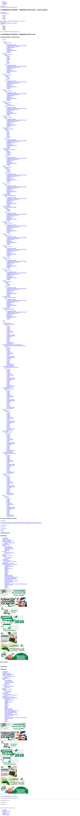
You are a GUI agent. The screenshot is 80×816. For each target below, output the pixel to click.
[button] (4, 13)
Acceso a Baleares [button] (8, 90)
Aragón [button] (8, 327)
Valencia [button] (8, 211)
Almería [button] (8, 56)
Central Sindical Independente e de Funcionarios (8, 7)
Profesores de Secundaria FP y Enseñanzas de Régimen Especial (16, 583)
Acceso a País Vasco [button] (8, 281)
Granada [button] (8, 59)
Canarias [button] (4, 101)
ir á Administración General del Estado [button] (11, 367)
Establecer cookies (6, 814)
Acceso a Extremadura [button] (9, 222)
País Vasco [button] (4, 280)
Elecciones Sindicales (6, 544)
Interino (6, 572)
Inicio (4, 1)
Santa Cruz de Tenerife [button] (11, 105)
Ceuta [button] (4, 182)
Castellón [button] (8, 210)
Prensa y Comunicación (7, 560)
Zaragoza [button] (8, 78)
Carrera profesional (8, 546)
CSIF (1, 807)
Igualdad (4, 554)
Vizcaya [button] (8, 285)
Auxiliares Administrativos (9, 566)
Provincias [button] (6, 55)
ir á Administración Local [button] (9, 388)
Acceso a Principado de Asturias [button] (10, 297)
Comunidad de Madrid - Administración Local (11, 31)
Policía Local (7, 582)
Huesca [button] (8, 76)
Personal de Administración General (11, 712)
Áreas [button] (6, 43)
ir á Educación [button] (7, 410)
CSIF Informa (5, 562)
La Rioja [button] (4, 245)
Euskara (4, 17)
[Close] (0, 664)
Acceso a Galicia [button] (8, 234)
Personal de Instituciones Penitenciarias (11, 580)
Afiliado (4, 4)
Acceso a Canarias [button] (8, 102)
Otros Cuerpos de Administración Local (11, 710)
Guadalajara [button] (9, 154)
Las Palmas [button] (9, 104)
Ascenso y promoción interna (10, 542)
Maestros (6, 573)
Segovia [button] (8, 134)
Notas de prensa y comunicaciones (11, 561)
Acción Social (5, 538)
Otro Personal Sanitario (9, 709)
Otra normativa (7, 558)
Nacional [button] (4, 41)
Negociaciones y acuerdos (7, 555)
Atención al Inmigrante (7, 539)
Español (4, 15)
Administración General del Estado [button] (13, 46)
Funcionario (7, 571)
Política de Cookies (6, 813)
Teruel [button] (8, 77)
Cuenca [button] (8, 153)
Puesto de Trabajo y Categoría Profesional (10, 564)
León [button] (8, 132)
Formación (4, 551)
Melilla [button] (4, 257)
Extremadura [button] (5, 221)
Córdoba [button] (8, 58)
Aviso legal (4, 810)
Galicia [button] (4, 233)
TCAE (6, 586)
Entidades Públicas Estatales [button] (12, 50)
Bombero (6, 567)
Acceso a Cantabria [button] (8, 117)
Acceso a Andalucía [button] (8, 54)
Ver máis (2, 530)
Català (4, 16)
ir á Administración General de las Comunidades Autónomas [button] (15, 345)
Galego (4, 18)
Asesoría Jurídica (5, 537)
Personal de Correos (8, 579)
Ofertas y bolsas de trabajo (9, 548)
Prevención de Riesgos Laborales (8, 563)
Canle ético (4, 812)
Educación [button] (9, 48)
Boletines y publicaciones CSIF (8, 540)
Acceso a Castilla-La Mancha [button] (10, 149)
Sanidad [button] (8, 52)
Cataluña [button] (4, 166)
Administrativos (7, 565)
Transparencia (5, 3)
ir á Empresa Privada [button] (8, 431)
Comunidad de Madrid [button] (6, 194)
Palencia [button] (8, 133)
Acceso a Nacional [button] (8, 42)
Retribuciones (7, 550)
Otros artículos (5, 559)
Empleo (4, 545)
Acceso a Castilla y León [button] (9, 128)
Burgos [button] (8, 131)
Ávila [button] (8, 130)
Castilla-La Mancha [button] (6, 148)
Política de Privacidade (6, 811)
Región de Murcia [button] (6, 308)
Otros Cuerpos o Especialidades (10, 711)
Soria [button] (8, 135)
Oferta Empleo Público (9, 547)
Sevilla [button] (8, 63)
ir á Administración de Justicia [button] (10, 324)
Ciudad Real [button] (9, 152)
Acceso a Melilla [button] (8, 258)
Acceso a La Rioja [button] (8, 246)
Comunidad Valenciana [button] (7, 206)
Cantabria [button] (4, 116)
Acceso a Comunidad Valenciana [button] (10, 207)
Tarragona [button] (8, 171)
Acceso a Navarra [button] (8, 269)
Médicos (6, 574)
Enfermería (7, 587)
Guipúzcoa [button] (9, 284)
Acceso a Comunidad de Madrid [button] (10, 195)
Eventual (6, 570)
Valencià (4, 19)
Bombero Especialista (8, 568)
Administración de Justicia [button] (11, 44)
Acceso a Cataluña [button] (8, 167)
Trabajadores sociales (8, 584)
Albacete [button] (8, 151)
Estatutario (6, 569)
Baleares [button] (4, 89)
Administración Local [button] (10, 47)
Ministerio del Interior (8, 575)
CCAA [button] (6, 325)
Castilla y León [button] (5, 127)
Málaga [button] (8, 62)
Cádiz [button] (8, 57)
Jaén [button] (7, 61)
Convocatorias (5, 543)
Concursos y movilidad (7, 541)
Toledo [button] (8, 155)
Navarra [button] (4, 268)
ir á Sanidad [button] (7, 496)
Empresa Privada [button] (10, 49)
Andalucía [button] (4, 53)
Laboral (6, 585)
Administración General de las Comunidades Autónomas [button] (16, 45)
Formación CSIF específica (9, 552)
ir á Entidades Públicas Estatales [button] (10, 453)
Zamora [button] (8, 137)
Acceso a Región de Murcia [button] (9, 309)
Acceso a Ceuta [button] (7, 183)
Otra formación (7, 553)
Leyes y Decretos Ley (8, 557)
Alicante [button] (8, 209)
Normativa (4, 556)
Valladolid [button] (8, 136)
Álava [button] (8, 283)
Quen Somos (5, 2)
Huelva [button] (8, 60)
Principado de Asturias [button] (6, 296)
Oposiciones (7, 549)
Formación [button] (9, 51)
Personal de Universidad (9, 581)
